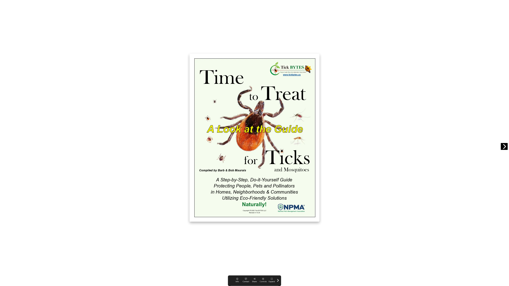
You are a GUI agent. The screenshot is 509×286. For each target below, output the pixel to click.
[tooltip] (271, 280)
